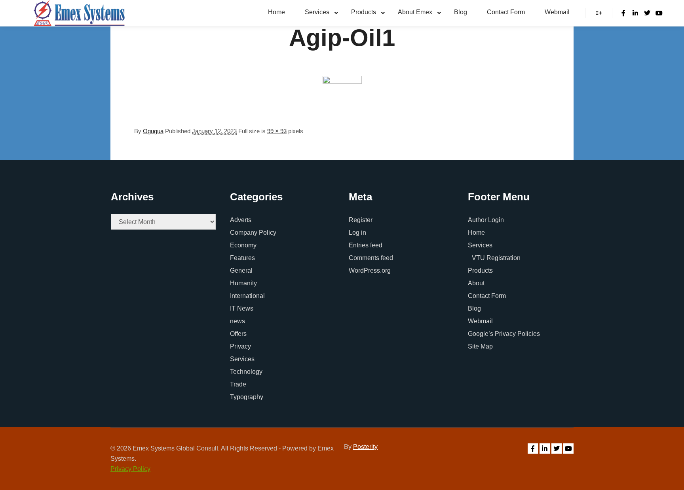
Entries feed (365, 245)
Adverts (240, 220)
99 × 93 (277, 131)
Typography (246, 397)
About (476, 283)
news (237, 321)
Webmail (480, 321)
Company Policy (253, 232)
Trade (238, 384)
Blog (474, 308)
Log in (357, 232)
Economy (243, 245)
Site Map (480, 346)
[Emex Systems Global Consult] (79, 13)
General (241, 270)
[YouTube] (659, 13)
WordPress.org (370, 270)
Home (476, 232)
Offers (238, 333)
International (247, 295)
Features (242, 257)
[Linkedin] (635, 13)
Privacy (240, 346)
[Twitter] (647, 13)
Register (360, 220)
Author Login (486, 220)
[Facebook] (623, 13)
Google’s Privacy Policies (504, 333)
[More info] (599, 13)
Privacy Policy (130, 469)
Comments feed (371, 257)
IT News (241, 308)
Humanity (243, 283)
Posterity (365, 446)
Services (242, 359)
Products (480, 270)
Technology (246, 371)
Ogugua (153, 131)
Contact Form (487, 295)
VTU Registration (496, 257)
